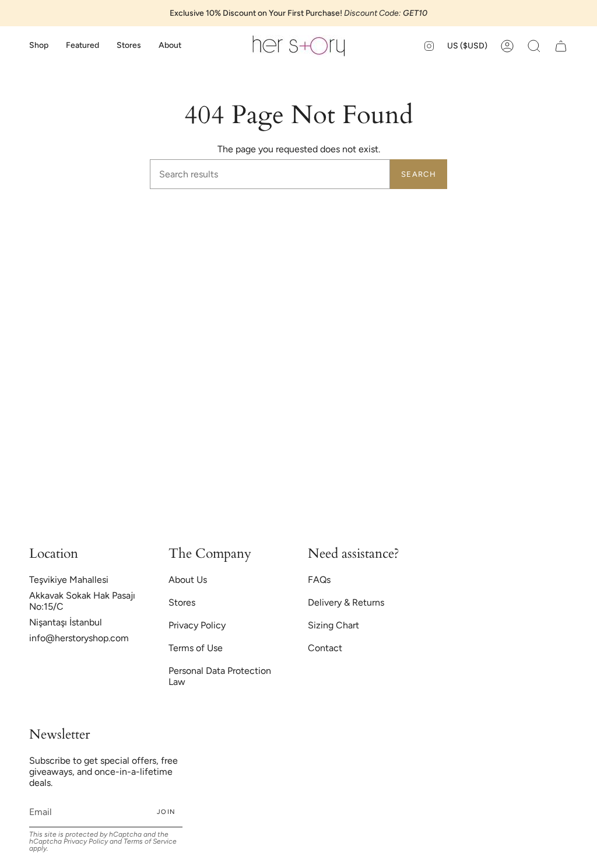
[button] (38, 45)
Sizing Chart (333, 625)
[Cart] (560, 45)
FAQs (319, 579)
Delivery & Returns (346, 602)
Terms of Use (195, 647)
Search (418, 174)
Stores (181, 602)
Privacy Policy (197, 625)
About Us (187, 579)
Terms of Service (150, 841)
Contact (325, 647)
